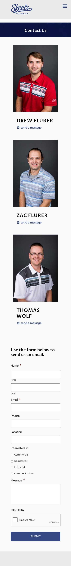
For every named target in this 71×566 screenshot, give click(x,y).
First (13, 379)
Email (15, 399)
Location (16, 432)
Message (18, 480)
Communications (24, 473)
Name (16, 365)
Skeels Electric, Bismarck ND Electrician (25, 9)
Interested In (19, 448)
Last (13, 393)
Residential (20, 460)
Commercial (21, 454)
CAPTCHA (17, 510)
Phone (15, 415)
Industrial (19, 467)
